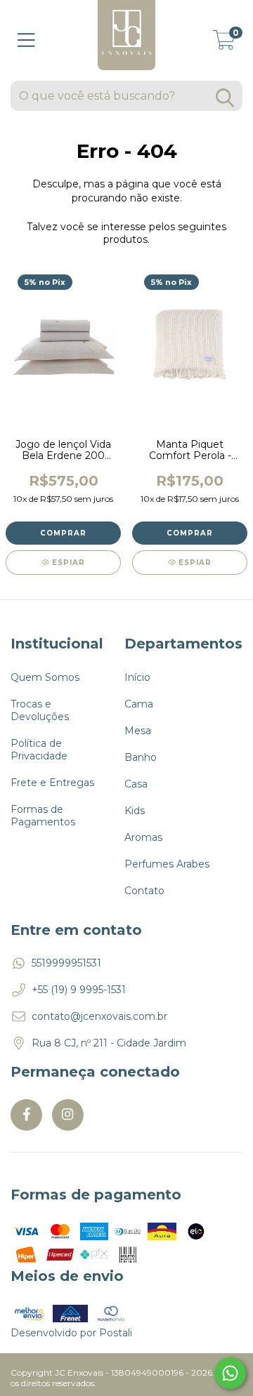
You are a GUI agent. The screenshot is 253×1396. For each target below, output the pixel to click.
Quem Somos (45, 677)
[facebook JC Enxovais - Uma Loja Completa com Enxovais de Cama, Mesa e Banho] (26, 1115)
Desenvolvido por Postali (71, 1333)
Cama (138, 704)
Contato (144, 890)
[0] (224, 44)
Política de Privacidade (39, 749)
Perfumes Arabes (166, 864)
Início (137, 677)
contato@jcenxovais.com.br (99, 1016)
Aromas (143, 837)
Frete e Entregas (52, 782)
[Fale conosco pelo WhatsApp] (230, 1373)
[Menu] (26, 40)
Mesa (137, 730)
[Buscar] (225, 97)
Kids (134, 810)
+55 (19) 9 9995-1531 (79, 989)
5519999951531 (66, 963)
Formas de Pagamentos (43, 815)
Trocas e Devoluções (40, 710)
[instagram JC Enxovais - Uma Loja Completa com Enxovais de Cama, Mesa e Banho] (68, 1115)
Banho (140, 757)
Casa (136, 784)
